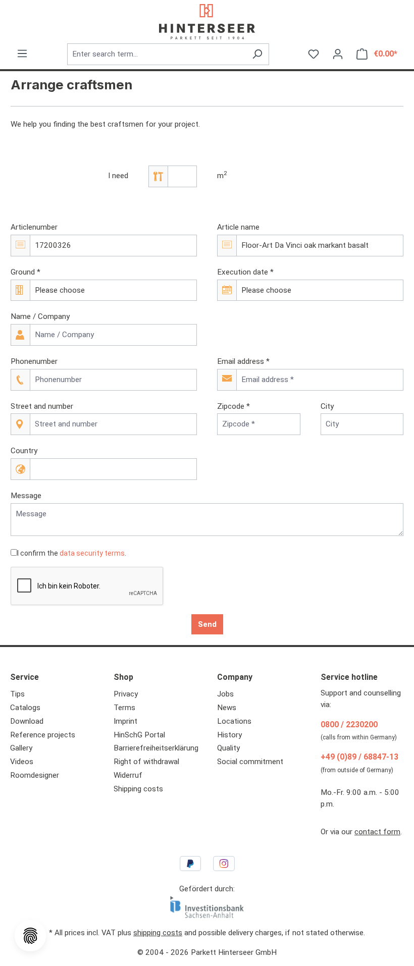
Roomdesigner (34, 775)
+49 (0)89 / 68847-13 (359, 757)
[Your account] (338, 54)
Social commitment (250, 761)
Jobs (225, 694)
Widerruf (128, 775)
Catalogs (25, 707)
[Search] (257, 54)
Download (26, 721)
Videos (21, 761)
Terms (124, 707)
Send (207, 624)
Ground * (25, 272)
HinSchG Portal (139, 734)
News (226, 707)
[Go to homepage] (207, 21)
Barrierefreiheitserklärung (156, 748)
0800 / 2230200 (349, 724)
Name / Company (40, 316)
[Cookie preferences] (30, 936)
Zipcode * (233, 406)
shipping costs (157, 932)
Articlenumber (34, 227)
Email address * (243, 361)
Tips (17, 694)
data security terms (92, 553)
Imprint (125, 721)
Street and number (42, 406)
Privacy (126, 694)
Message (26, 495)
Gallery (21, 748)
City (327, 406)
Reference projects (42, 734)
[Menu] (22, 53)
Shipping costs (138, 788)
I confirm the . (71, 553)
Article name (238, 227)
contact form (377, 831)
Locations (234, 721)
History (229, 734)
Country (24, 450)
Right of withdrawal (146, 761)
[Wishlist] (313, 54)
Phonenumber (34, 361)
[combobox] (156, 54)
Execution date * (245, 272)
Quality (228, 748)
